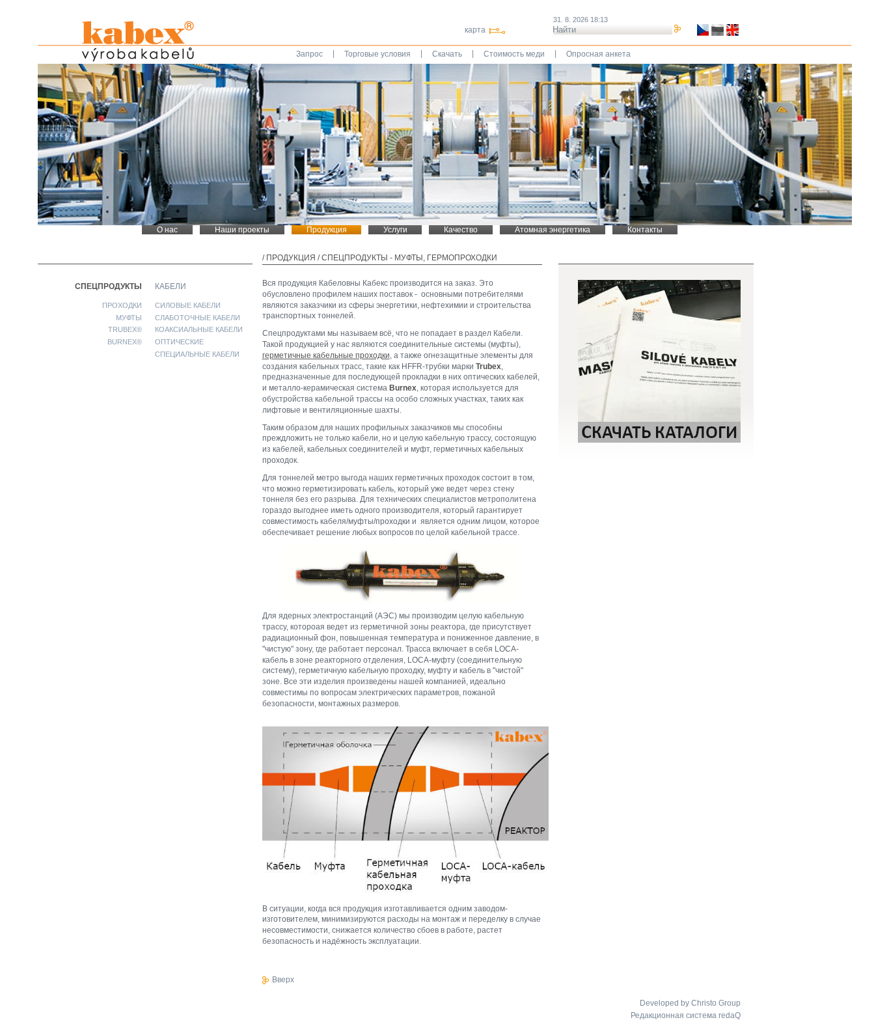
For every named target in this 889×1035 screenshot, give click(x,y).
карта (475, 29)
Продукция (291, 257)
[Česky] (701, 30)
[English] (731, 30)
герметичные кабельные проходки (326, 355)
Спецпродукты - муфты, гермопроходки (409, 257)
